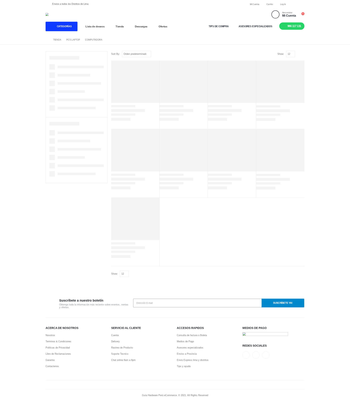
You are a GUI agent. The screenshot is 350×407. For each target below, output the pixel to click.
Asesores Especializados (255, 26)
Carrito (270, 4)
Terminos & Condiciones (58, 341)
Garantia (50, 360)
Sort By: (115, 54)
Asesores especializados (190, 347)
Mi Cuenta (254, 4)
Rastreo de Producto (122, 347)
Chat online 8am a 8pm (123, 360)
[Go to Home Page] (47, 39)
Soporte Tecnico (119, 353)
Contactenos (52, 366)
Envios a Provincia (187, 353)
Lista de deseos (94, 26)
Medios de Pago (185, 341)
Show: (280, 54)
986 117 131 (294, 26)
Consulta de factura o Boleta (192, 335)
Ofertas (163, 26)
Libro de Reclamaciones (58, 353)
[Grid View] (298, 54)
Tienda (120, 26)
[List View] (302, 54)
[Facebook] (295, 4)
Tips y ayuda (183, 366)
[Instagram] (301, 4)
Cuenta (115, 335)
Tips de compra (218, 26)
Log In (283, 4)
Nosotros (50, 335)
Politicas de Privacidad (58, 347)
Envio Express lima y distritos (193, 360)
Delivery (115, 341)
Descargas (141, 26)
